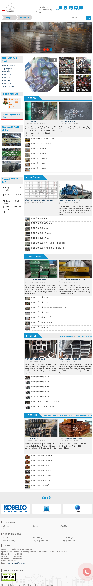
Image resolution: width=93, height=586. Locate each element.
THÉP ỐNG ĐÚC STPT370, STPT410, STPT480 (48, 243)
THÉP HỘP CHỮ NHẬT (84, 336)
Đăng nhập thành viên (40, 540)
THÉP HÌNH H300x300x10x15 (41, 461)
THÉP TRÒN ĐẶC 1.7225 (40, 302)
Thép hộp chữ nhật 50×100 (40, 376)
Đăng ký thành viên (68, 540)
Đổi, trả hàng (37, 538)
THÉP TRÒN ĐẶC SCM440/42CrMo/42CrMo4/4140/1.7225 (51, 307)
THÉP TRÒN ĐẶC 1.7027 (40, 312)
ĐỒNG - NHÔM (8, 87)
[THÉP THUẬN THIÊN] (13, 7)
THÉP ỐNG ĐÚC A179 (39, 218)
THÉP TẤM (32, 98)
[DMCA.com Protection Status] (8, 577)
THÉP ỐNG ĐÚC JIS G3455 (41, 233)
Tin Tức (64, 526)
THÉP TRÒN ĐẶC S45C (65, 70)
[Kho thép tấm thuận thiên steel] (51, 49)
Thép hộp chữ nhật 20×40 (40, 396)
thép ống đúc (34, 177)
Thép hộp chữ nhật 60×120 (70, 359)
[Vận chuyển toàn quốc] (47, 49)
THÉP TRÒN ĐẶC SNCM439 (82, 89)
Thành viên (6, 529)
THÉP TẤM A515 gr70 (67, 121)
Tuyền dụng (37, 529)
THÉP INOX (6, 84)
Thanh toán (6, 538)
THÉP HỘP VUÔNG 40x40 (35, 359)
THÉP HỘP (32, 336)
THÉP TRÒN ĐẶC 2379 (39, 297)
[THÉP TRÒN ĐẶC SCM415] (66, 83)
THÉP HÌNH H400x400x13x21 (70, 438)
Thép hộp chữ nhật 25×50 (40, 391)
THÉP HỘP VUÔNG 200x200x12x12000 (45, 401)
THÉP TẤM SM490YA (39, 163)
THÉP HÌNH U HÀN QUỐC (40, 485)
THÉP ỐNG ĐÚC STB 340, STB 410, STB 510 (47, 248)
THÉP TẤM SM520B (38, 154)
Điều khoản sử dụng (9, 540)
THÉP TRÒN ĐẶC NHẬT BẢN (41, 317)
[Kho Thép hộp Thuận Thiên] (44, 49)
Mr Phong (14, 99)
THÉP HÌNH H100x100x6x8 (40, 480)
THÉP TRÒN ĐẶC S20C (81, 70)
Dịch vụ (35, 526)
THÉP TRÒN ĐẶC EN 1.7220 (41, 322)
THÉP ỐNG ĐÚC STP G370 (69, 200)
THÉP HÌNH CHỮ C (66, 415)
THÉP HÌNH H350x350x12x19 (41, 456)
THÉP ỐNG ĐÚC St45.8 (39, 228)
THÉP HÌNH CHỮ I (49, 415)
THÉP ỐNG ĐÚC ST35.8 (40, 238)
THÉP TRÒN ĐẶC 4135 (39, 327)
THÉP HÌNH (32, 415)
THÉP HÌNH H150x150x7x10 (41, 476)
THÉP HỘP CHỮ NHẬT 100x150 (42, 406)
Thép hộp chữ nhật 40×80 (40, 381)
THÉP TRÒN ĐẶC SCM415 (65, 89)
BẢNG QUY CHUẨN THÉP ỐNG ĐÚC (39, 200)
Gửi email (14, 107)
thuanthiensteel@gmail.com (16, 563)
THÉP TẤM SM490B (38, 168)
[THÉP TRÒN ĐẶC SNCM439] (83, 83)
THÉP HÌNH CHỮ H (82, 415)
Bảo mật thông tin (67, 538)
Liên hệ (63, 529)
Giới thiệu (5, 526)
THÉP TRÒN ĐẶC (32, 59)
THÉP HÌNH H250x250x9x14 (41, 466)
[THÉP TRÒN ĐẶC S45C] (66, 65)
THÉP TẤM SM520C (38, 149)
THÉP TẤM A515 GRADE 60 (41, 144)
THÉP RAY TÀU (8, 80)
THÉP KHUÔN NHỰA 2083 (35, 279)
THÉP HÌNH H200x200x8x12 (41, 471)
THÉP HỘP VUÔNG (66, 336)
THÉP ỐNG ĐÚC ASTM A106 (41, 223)
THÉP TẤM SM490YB (39, 159)
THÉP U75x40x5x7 (32, 438)
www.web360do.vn (48, 585)
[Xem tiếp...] (91, 415)
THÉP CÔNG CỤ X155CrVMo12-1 (43, 139)
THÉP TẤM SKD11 (32, 121)
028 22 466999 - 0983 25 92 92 (69, 9)
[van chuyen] (12, 166)
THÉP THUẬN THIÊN (24, 585)
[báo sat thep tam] (12, 140)
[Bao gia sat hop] (12, 153)
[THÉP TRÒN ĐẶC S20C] (83, 65)
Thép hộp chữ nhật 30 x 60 (40, 386)
